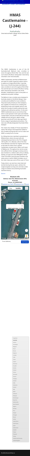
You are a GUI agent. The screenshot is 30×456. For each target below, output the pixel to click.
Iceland (14, 380)
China (14, 359)
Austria (14, 342)
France (14, 372)
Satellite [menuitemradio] (18, 188)
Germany (15, 374)
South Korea (15, 423)
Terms (27, 238)
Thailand (15, 434)
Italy (14, 389)
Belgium (15, 346)
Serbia (14, 419)
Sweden (14, 430)
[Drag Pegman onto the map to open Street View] (26, 235)
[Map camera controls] (26, 230)
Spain (14, 425)
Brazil (14, 348)
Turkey (14, 436)
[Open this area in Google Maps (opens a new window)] (4, 238)
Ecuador (15, 366)
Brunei (14, 351)
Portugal (15, 415)
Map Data (17, 238)
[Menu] (25, 6)
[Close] (22, 206)
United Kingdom (16, 440)
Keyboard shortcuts (11, 238)
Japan (14, 391)
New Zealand (16, 404)
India (14, 383)
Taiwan (14, 432)
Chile (14, 357)
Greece (14, 376)
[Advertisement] (15, 52)
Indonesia (15, 385)
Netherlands (15, 402)
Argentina (15, 338)
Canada (14, 355)
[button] (15, 211)
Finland (14, 370)
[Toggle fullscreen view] (26, 188)
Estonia (14, 368)
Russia (14, 417)
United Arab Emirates (17, 438)
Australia (15, 340)
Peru (14, 410)
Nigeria (14, 406)
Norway (14, 408)
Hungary (15, 378)
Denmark (15, 363)
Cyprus (14, 361)
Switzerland (15, 427)
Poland (14, 412)
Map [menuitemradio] (10, 188)
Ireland (14, 387)
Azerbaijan (15, 344)
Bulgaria (15, 353)
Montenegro (15, 398)
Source (3, 173)
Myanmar (15, 400)
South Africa (15, 421)
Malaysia (15, 395)
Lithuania (15, 393)
